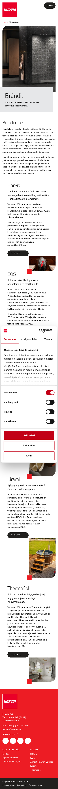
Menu (50, 5)
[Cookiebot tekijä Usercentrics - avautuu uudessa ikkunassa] (41, 331)
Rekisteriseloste (8, 785)
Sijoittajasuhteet (10, 757)
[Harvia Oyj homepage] (9, 9)
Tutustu (16, 253)
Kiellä (29, 455)
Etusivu (5, 22)
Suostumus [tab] (10, 339)
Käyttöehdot (22, 785)
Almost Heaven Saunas (41, 762)
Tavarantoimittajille (11, 761)
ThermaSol (35, 770)
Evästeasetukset (35, 785)
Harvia (33, 754)
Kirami (33, 766)
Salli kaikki (29, 435)
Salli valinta (29, 445)
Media (5, 754)
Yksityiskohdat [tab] (29, 339)
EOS (32, 758)
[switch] (50, 402)
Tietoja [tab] (48, 339)
